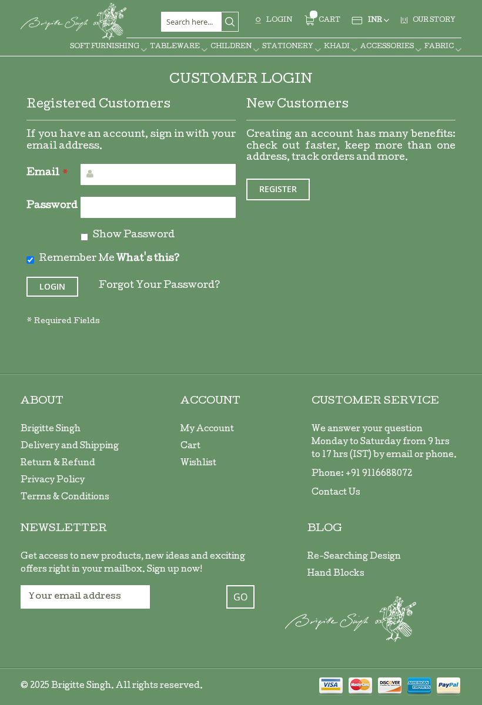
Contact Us (336, 493)
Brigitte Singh (51, 429)
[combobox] (200, 22)
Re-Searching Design (354, 557)
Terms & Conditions (65, 498)
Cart (190, 446)
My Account (207, 429)
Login (279, 20)
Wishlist (198, 463)
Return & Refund (58, 463)
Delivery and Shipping (70, 446)
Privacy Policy (53, 480)
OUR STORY (434, 20)
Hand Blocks (335, 574)
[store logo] (73, 21)
